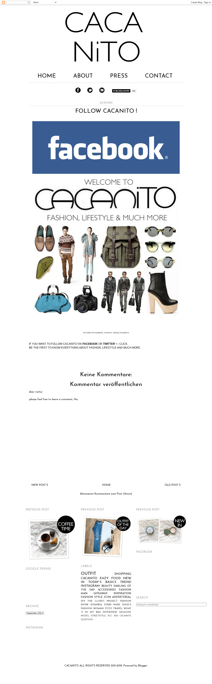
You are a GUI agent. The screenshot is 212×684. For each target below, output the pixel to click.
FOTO (108, 608)
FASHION (87, 597)
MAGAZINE (125, 612)
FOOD (116, 578)
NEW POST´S (39, 485)
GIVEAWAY (100, 593)
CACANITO (89, 578)
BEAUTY (107, 586)
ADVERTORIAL (121, 597)
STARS (107, 604)
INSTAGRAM (90, 586)
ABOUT (83, 76)
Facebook (78, 90)
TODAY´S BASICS (102, 582)
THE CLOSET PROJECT (102, 601)
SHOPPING (122, 574)
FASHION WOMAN (92, 608)
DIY (83, 601)
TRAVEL (118, 608)
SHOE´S (126, 604)
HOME (46, 76)
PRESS (119, 76)
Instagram (102, 90)
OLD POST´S (173, 485)
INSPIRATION (122, 593)
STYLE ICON (102, 597)
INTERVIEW (110, 612)
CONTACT (159, 76)
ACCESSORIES (107, 590)
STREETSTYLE (98, 616)
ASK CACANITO (122, 616)
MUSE (116, 604)
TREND (125, 582)
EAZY (104, 578)
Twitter (90, 90)
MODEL (85, 616)
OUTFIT (88, 574)
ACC (110, 616)
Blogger (142, 665)
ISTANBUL (96, 604)
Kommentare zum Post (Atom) (113, 494)
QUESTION (87, 620)
